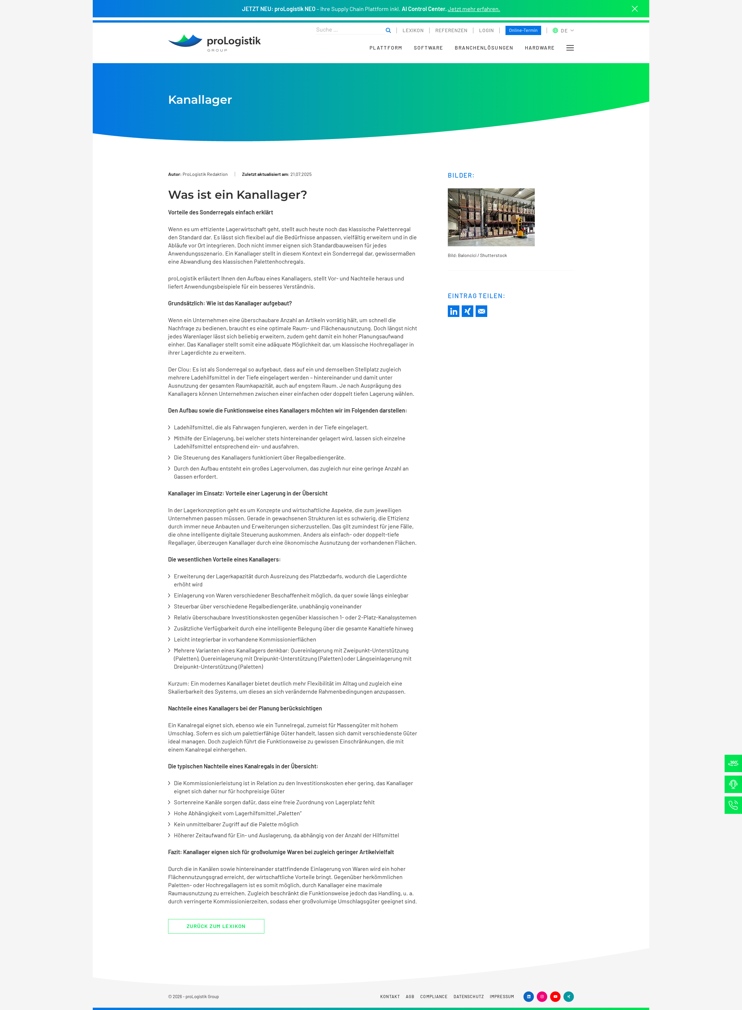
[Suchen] (388, 30)
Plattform (386, 47)
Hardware (540, 47)
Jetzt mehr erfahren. (474, 8)
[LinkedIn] (453, 311)
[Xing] (467, 311)
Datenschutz (469, 996)
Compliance (434, 996)
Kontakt (390, 996)
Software (428, 47)
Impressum (502, 996)
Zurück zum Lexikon (216, 926)
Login (486, 30)
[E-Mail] (481, 311)
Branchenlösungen (484, 47)
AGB (410, 996)
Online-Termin (523, 30)
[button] (570, 48)
